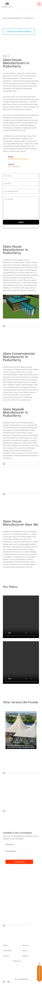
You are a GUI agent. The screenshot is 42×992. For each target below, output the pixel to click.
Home (5, 24)
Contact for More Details (18, 31)
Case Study (7, 951)
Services (6, 956)
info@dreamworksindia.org (18, 159)
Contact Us (17, 961)
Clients (24, 951)
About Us (25, 945)
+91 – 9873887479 (14, 166)
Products (25, 956)
